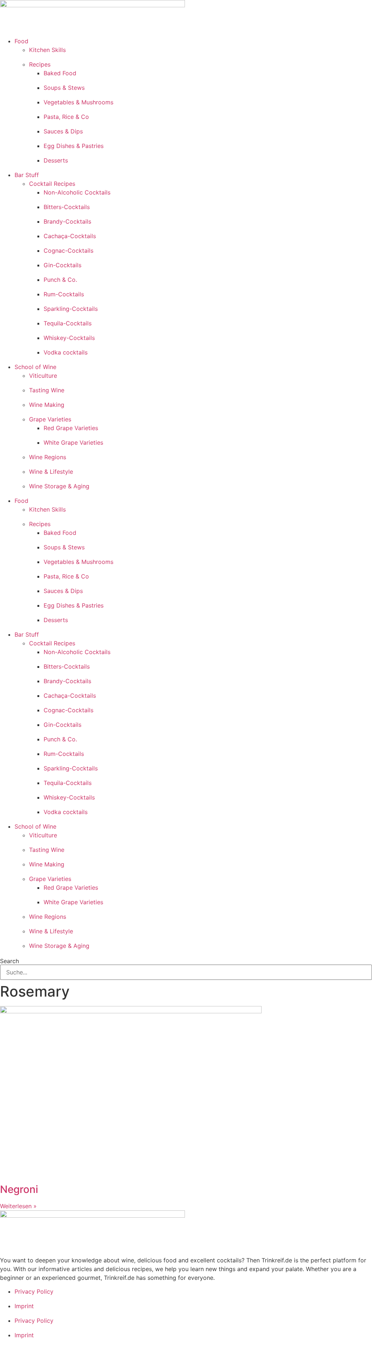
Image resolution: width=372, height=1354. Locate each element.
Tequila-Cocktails (68, 323)
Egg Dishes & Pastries (74, 145)
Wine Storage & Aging (59, 486)
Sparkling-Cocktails (71, 308)
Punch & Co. (60, 279)
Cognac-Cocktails (68, 250)
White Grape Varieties (73, 442)
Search (9, 961)
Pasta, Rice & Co (66, 116)
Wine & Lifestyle (51, 471)
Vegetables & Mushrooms (78, 102)
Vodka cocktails (66, 352)
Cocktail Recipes (52, 183)
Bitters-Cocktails (67, 207)
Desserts (56, 160)
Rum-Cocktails (64, 294)
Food (21, 41)
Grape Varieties (50, 419)
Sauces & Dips (63, 131)
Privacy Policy (34, 1291)
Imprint (24, 1306)
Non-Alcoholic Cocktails (77, 192)
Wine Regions (47, 457)
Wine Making (46, 404)
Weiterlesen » (18, 1206)
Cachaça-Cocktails (70, 236)
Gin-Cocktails (62, 265)
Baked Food (60, 73)
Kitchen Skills (47, 49)
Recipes (39, 64)
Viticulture (43, 375)
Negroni (19, 1189)
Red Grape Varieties (71, 428)
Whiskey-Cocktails (69, 337)
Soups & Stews (64, 87)
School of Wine (35, 366)
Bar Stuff (27, 175)
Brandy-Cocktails (67, 221)
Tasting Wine (46, 390)
